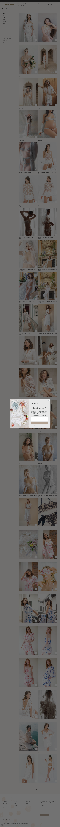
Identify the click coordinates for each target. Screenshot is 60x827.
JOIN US (39, 423)
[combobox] (32, 420)
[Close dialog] (48, 400)
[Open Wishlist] (2, 825)
